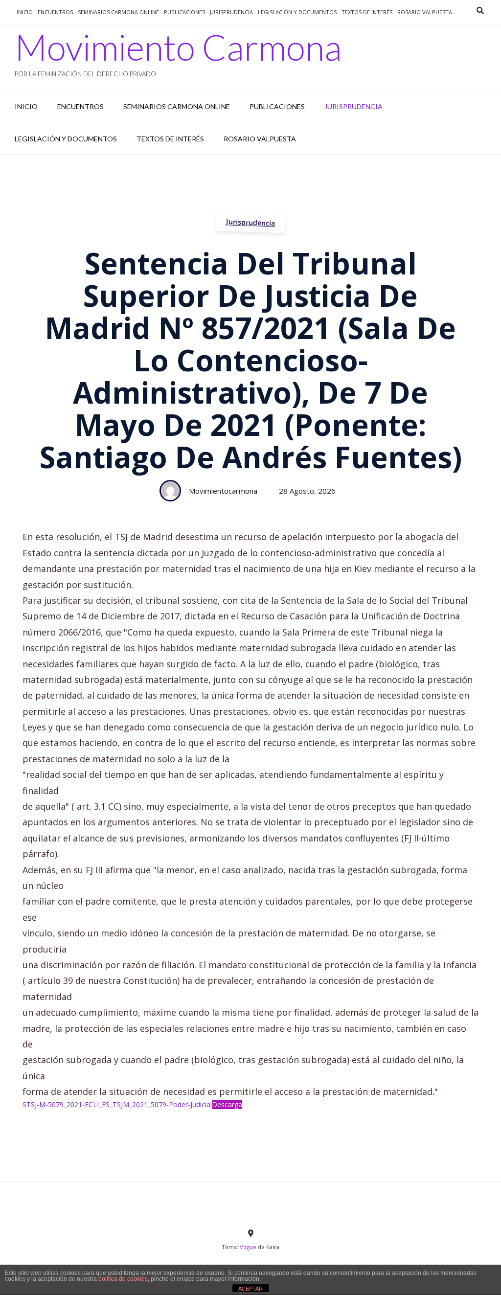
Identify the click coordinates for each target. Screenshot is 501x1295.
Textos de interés (367, 12)
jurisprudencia (231, 12)
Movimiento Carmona (178, 47)
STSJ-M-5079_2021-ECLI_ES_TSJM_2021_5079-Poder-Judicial (117, 1104)
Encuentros (55, 12)
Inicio (25, 12)
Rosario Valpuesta (424, 12)
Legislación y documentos (297, 12)
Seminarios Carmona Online (118, 12)
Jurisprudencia (250, 222)
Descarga (227, 1104)
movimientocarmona (223, 491)
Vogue (248, 1246)
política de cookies (123, 1278)
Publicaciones (184, 12)
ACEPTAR (250, 1289)
